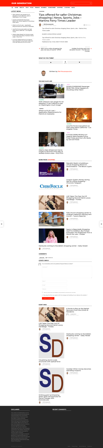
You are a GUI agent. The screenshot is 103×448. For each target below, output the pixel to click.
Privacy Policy (74, 446)
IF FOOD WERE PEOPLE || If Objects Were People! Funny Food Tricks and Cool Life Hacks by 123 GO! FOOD (78, 137)
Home (16, 7)
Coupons (67, 7)
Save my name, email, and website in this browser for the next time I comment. (60, 292)
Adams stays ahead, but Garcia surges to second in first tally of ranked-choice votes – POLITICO (51, 151)
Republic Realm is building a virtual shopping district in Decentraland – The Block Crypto (79, 164)
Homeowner (51, 7)
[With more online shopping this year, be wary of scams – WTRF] (1, 224)
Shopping (60, 7)
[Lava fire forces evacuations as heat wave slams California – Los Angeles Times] (79, 115)
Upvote (51, 62)
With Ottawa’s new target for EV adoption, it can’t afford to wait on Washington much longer (51, 103)
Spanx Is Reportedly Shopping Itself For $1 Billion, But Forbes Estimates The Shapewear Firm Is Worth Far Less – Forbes (79, 231)
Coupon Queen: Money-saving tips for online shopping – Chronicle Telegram (78, 181)
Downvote (79, 62)
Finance (37, 7)
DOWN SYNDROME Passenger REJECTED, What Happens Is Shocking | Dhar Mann (78, 88)
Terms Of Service (82, 446)
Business (44, 7)
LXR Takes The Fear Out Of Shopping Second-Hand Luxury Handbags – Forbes (78, 197)
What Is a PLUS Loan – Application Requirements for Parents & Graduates (50, 112)
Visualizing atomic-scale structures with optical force (49, 360)
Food (31, 7)
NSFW (73, 7)
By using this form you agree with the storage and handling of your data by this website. (65, 295)
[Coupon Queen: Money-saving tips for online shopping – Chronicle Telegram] (51, 186)
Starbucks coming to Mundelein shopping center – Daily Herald (63, 246)
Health (22, 7)
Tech (27, 7)
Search (90, 3)
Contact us (89, 446)
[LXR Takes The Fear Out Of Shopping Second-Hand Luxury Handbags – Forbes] (51, 202)
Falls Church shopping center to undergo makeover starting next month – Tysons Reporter (78, 214)
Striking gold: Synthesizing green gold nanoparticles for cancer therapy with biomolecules (50, 397)
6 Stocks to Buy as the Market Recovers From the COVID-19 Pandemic (77, 310)
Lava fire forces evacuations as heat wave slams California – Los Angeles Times (78, 127)
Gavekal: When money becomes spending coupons (78, 369)
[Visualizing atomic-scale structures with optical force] (51, 345)
